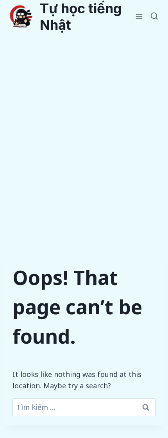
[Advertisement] (84, 121)
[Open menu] (139, 16)
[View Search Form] (154, 16)
